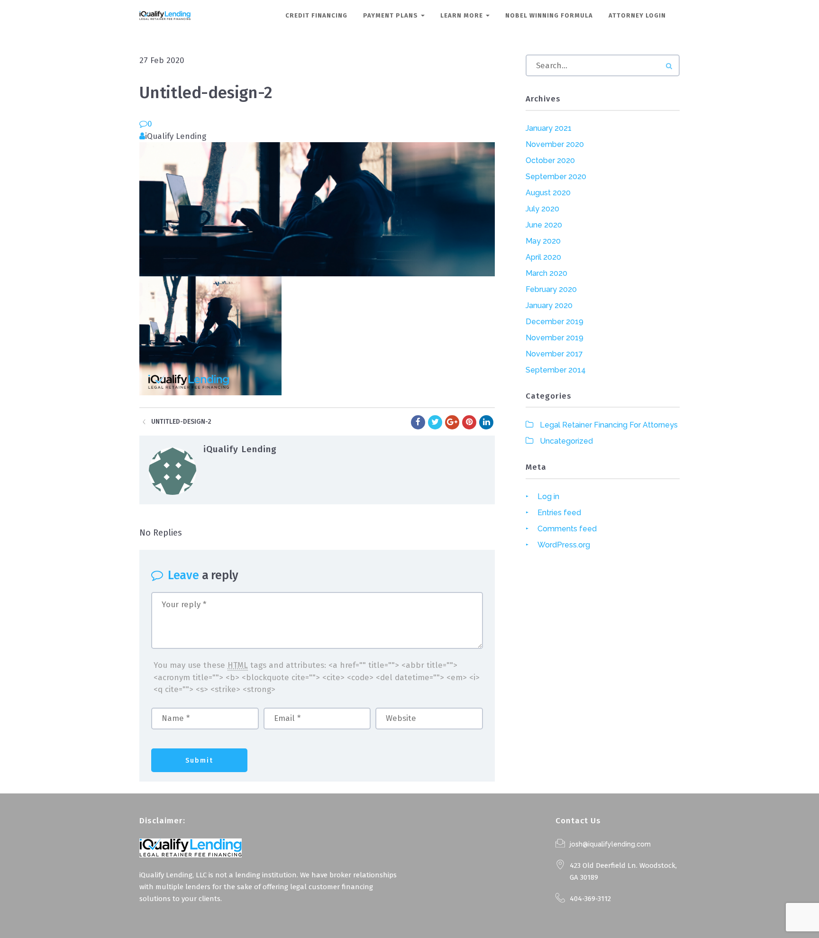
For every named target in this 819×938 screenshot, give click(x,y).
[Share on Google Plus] (452, 422)
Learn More (462, 15)
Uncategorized (566, 441)
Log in (548, 496)
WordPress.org (563, 544)
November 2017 (554, 353)
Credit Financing (316, 15)
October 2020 (550, 160)
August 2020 (548, 192)
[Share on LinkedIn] (486, 422)
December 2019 (554, 321)
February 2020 (551, 289)
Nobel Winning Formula (549, 15)
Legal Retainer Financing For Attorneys (609, 424)
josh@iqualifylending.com (610, 844)
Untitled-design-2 (181, 422)
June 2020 (544, 224)
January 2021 (549, 128)
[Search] (669, 66)
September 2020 (556, 176)
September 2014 (556, 369)
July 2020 (542, 208)
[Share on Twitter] (435, 422)
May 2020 (543, 241)
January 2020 (549, 305)
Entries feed (559, 512)
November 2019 (554, 337)
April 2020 (543, 257)
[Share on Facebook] (418, 422)
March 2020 (546, 273)
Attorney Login (637, 15)
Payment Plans (391, 15)
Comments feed (567, 528)
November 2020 (555, 144)
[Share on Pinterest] (469, 422)
